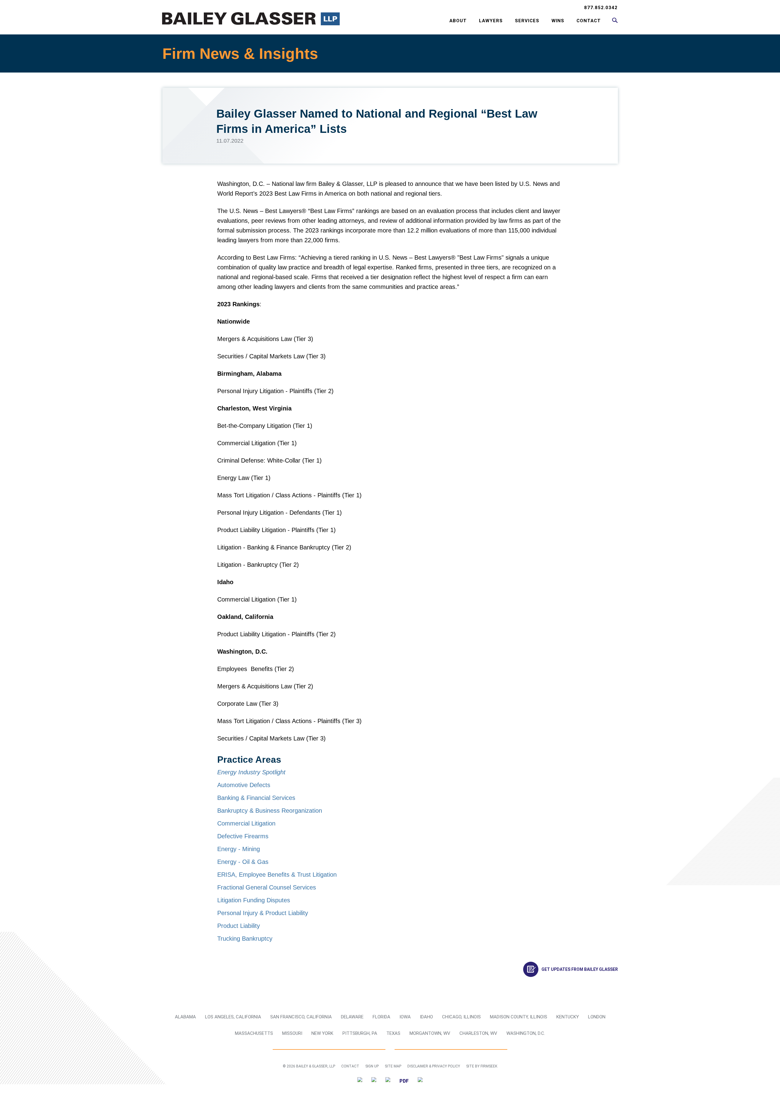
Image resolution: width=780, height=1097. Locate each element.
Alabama (185, 1017)
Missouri (292, 1033)
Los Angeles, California (233, 1017)
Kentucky (567, 1017)
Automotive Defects (243, 785)
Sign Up (372, 1066)
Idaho (426, 1017)
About (458, 20)
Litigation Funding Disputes (253, 900)
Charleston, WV (478, 1033)
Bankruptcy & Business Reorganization (269, 810)
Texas (393, 1033)
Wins (557, 20)
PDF (404, 1081)
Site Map (393, 1066)
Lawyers (491, 20)
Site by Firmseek (481, 1066)
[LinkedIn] (373, 1080)
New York (322, 1033)
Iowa (405, 1017)
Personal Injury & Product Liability (262, 913)
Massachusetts (254, 1033)
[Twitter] (359, 1080)
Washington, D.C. (525, 1033)
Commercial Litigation (246, 823)
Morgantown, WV (430, 1033)
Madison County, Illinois (518, 1017)
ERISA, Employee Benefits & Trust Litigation (277, 874)
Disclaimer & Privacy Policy (433, 1066)
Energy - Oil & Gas (242, 861)
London (596, 1017)
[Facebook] (387, 1080)
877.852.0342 (601, 7)
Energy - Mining (238, 849)
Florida (381, 1017)
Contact (588, 20)
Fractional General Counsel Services (266, 887)
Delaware (352, 1017)
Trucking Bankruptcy (244, 938)
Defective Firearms (242, 836)
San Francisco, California (301, 1017)
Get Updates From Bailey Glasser (579, 969)
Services (527, 20)
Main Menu (370, 8)
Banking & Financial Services (256, 797)
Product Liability (238, 925)
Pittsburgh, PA (359, 1033)
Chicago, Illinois (461, 1017)
